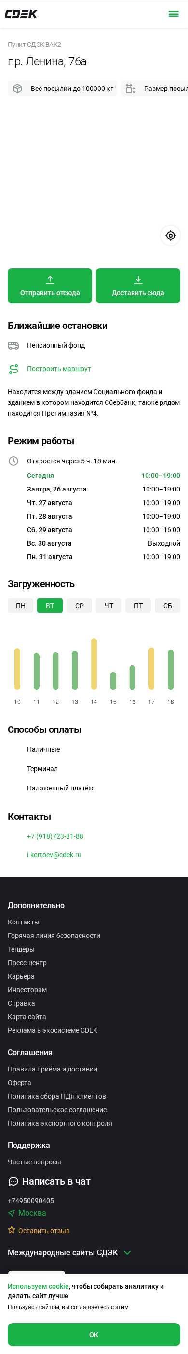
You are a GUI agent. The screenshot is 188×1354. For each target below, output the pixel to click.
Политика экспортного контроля (60, 1123)
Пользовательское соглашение (57, 1110)
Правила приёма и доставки (52, 1069)
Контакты (24, 922)
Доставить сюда (138, 293)
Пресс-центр (27, 963)
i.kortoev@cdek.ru (54, 855)
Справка (21, 1003)
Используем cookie (38, 1286)
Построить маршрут (59, 368)
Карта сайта (27, 1017)
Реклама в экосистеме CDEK (52, 1030)
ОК (94, 1335)
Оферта (19, 1082)
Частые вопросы (34, 1162)
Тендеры (21, 949)
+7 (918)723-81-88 (55, 836)
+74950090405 (31, 1201)
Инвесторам (27, 990)
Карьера (21, 976)
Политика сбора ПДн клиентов (57, 1096)
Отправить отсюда (50, 293)
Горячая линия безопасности (54, 935)
